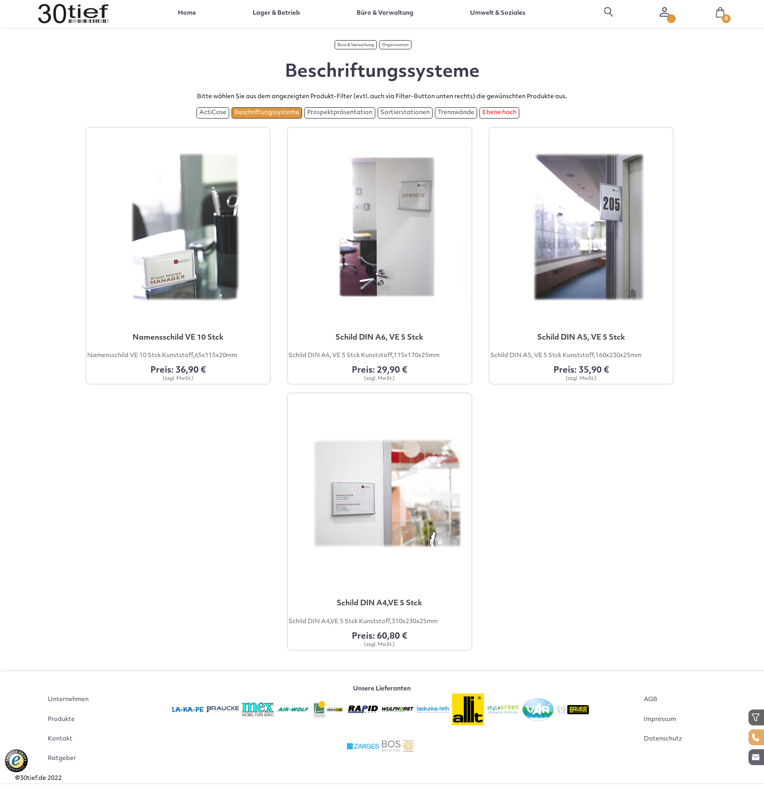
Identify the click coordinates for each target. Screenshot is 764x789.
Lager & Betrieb (276, 13)
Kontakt (60, 739)
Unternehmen (68, 700)
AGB (650, 700)
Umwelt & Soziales (497, 13)
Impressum (660, 720)
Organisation (395, 45)
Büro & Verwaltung (355, 45)
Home (187, 13)
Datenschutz (663, 739)
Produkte (61, 720)
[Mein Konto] (664, 12)
